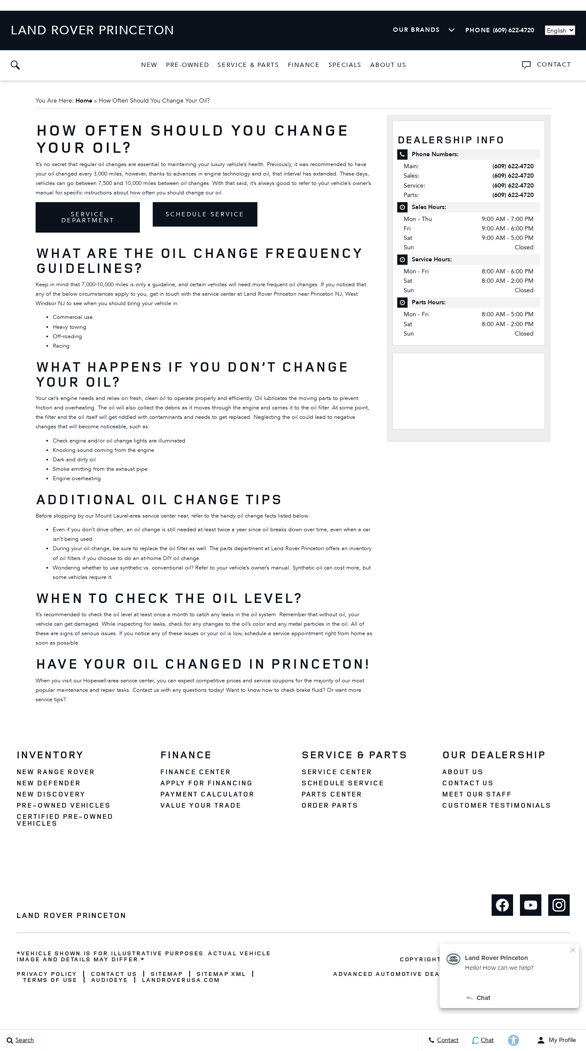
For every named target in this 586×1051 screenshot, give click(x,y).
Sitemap (167, 974)
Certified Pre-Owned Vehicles (64, 820)
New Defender (48, 782)
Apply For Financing (206, 782)
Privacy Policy (46, 974)
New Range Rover (55, 771)
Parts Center (331, 794)
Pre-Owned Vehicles (63, 805)
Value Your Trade (200, 805)
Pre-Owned (187, 65)
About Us (388, 65)
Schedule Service (205, 214)
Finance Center (195, 771)
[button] (15, 65)
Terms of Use (50, 980)
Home (84, 101)
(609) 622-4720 (513, 166)
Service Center (336, 771)
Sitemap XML (221, 974)
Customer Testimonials (496, 805)
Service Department (88, 217)
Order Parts (330, 805)
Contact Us (468, 782)
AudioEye (109, 980)
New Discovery (50, 794)
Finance (304, 65)
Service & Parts (248, 65)
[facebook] (502, 905)
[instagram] (559, 905)
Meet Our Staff (477, 794)
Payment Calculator (207, 794)
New (149, 65)
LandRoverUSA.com (180, 980)
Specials (345, 65)
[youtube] (530, 905)
